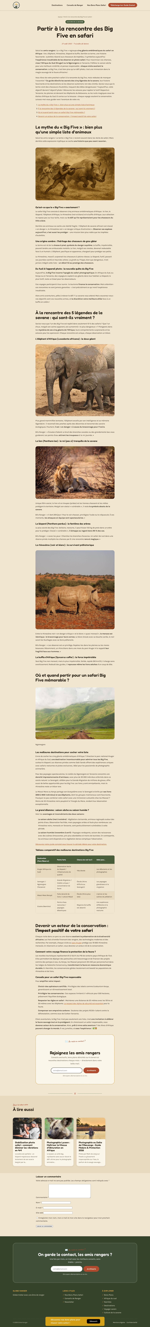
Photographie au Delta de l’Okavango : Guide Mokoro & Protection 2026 (90, 1146)
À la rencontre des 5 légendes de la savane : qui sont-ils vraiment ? (66, 108)
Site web (39, 1213)
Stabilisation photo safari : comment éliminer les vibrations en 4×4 (26, 1146)
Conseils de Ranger (75, 5)
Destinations (57, 5)
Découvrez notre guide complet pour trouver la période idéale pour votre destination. (71, 844)
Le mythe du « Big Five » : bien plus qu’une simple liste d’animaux (66, 105)
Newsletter (69, 1302)
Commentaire (42, 1197)
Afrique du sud (110, 1298)
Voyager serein (110, 1309)
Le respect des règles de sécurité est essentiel (83, 1003)
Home (60, 17)
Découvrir (93, 1321)
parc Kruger (77, 943)
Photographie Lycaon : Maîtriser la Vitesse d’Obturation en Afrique (58, 1146)
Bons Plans (108, 1295)
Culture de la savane (112, 1312)
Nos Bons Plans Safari (96, 5)
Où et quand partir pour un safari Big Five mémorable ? (61, 112)
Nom (38, 1202)
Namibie (107, 1302)
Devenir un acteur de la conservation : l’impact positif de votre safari (67, 116)
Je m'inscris (91, 1070)
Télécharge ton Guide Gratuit (122, 5)
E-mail (39, 1208)
